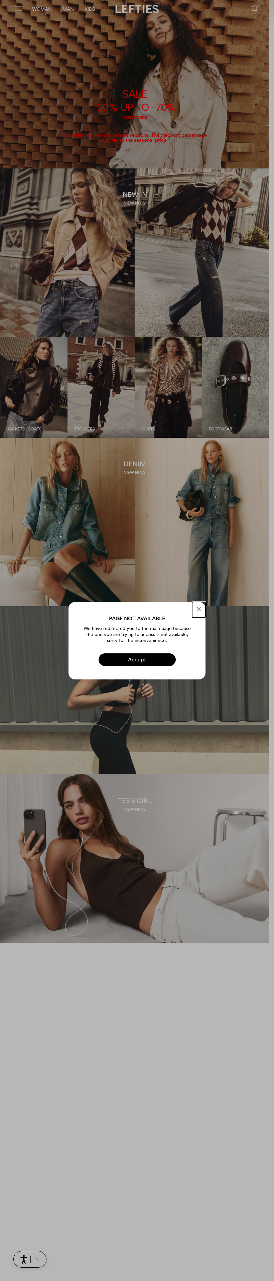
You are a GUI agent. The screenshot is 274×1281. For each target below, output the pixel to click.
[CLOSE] (199, 610)
